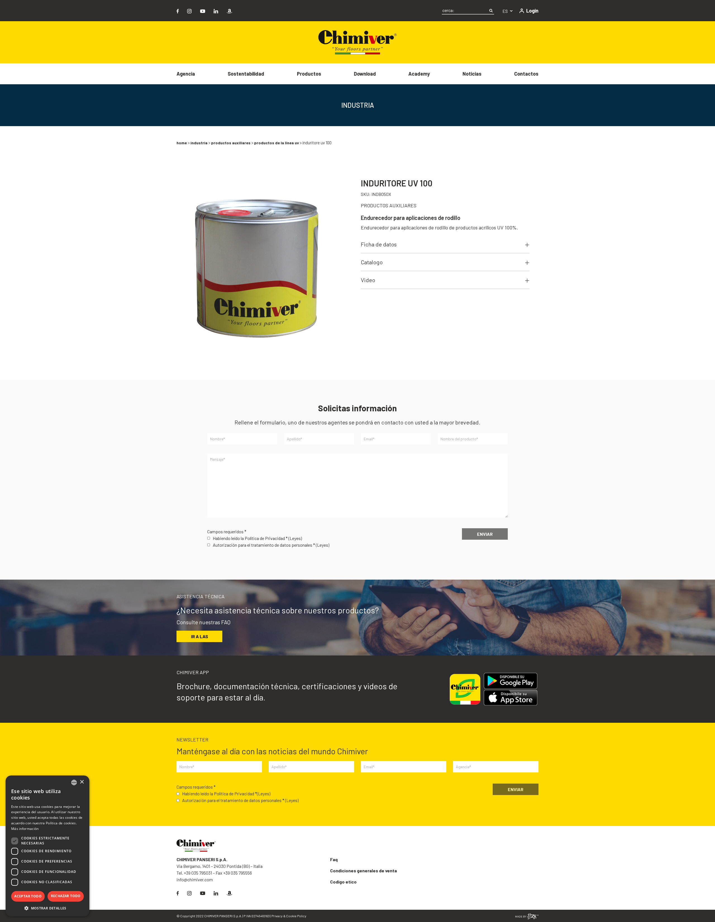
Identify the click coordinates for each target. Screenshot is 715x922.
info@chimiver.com (195, 879)
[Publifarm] (526, 915)
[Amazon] (229, 10)
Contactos (526, 74)
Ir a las (199, 636)
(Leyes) (295, 538)
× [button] (82, 782)
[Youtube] (202, 10)
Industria (199, 142)
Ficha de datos (379, 244)
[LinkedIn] (216, 10)
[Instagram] (189, 10)
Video (368, 280)
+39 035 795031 (198, 872)
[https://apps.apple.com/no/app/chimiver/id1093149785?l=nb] (513, 698)
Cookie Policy (296, 916)
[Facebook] (178, 10)
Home (182, 142)
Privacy (277, 916)
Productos (309, 74)
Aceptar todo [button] (28, 896)
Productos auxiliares (231, 142)
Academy (419, 74)
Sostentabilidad (246, 74)
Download (365, 74)
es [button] (505, 11)
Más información (25, 828)
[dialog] (47, 845)
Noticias (472, 74)
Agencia (186, 74)
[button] (47, 908)
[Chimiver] (357, 41)
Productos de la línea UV (276, 142)
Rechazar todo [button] (66, 896)
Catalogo (372, 262)
